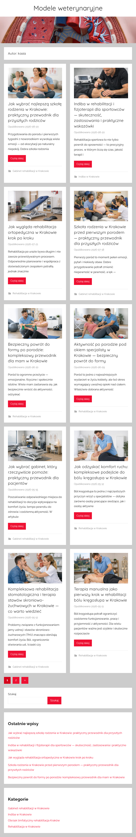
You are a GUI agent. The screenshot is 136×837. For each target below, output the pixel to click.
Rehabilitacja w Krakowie (27, 293)
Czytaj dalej (16, 158)
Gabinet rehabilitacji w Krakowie (31, 171)
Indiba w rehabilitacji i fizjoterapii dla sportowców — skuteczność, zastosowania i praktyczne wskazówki (99, 115)
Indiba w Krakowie (89, 176)
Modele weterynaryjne (68, 8)
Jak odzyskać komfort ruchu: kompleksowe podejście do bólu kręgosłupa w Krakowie (101, 472)
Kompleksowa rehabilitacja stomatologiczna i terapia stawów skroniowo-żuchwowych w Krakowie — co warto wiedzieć (33, 600)
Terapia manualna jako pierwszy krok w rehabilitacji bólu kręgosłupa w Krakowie (100, 594)
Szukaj (12, 694)
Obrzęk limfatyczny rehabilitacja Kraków (34, 820)
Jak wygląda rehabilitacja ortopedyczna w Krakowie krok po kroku (32, 232)
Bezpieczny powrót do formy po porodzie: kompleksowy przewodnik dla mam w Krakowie (66, 777)
